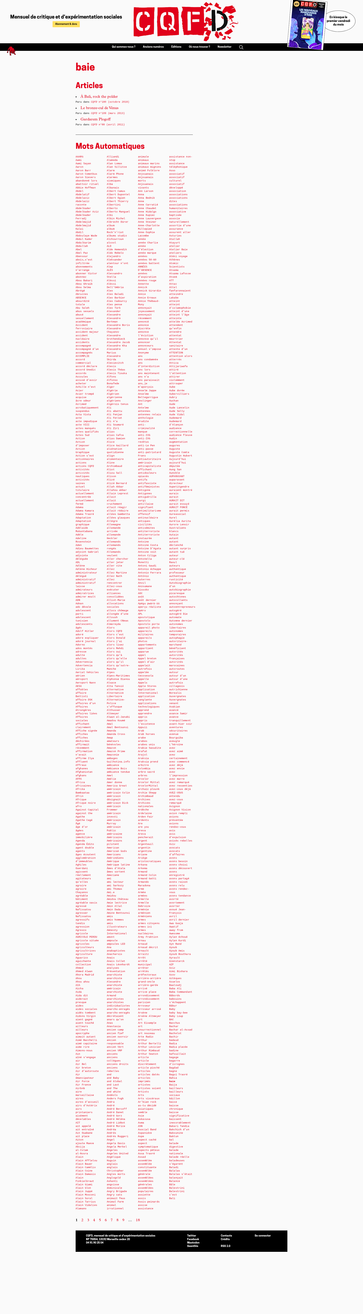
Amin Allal (114, 906)
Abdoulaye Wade (86, 235)
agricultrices (86, 950)
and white (114, 1091)
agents (80, 851)
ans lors (144, 369)
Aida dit (82, 995)
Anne (141, 201)
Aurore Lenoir (179, 524)
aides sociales (86, 1009)
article (143, 1057)
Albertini (114, 204)
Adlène (80, 565)
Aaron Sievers (86, 177)
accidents (82, 342)
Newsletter (224, 47)
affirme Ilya (85, 758)
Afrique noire (86, 803)
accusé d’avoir (86, 380)
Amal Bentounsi (117, 727)
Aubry (173, 397)
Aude (172, 404)
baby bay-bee (178, 1012)
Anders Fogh (115, 1098)
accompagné (83, 345)
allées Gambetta (118, 514)
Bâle (172, 1184)
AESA (79, 686)
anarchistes (115, 999)
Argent (142, 840)
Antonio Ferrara (149, 572)
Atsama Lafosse (180, 273)
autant (173, 538)
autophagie (177, 638)
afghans (81, 775)
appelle (143, 679)
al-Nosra (82, 1153)
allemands (114, 541)
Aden (79, 545)
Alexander (114, 311)
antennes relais (149, 414)
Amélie (111, 779)
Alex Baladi (115, 294)
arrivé (142, 988)
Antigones (145, 493)
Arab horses (146, 734)
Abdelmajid (83, 222)
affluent (82, 761)
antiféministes (149, 486)
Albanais (113, 187)
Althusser (114, 710)
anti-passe (145, 449)
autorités (176, 651)
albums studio (117, 235)
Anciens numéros (153, 47)
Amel (110, 775)
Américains (114, 837)
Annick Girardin (149, 290)
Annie (142, 294)
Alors (111, 627)
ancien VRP (114, 1050)
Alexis (111, 366)
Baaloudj (175, 985)
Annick (142, 287)
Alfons (111, 376)
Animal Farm (115, 1201)
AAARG (79, 156)
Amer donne (114, 782)
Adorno (80, 644)
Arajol (142, 754)
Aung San (175, 469)
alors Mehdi (115, 648)
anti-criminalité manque (146, 428)
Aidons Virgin (86, 1016)
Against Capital (87, 809)
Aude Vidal (177, 414)
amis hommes (115, 919)
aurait (173, 497)
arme (141, 889)
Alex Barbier (116, 297)
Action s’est (85, 455)
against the (84, 813)
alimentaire (115, 459)
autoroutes (177, 669)
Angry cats (114, 1194)
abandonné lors (86, 180)
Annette (143, 284)
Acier (79, 390)
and (109, 1074)
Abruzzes (82, 294)
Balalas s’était (180, 1174)
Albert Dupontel (118, 194)
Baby (172, 1009)
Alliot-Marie (116, 600)
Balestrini (177, 1188)
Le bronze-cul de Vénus (100, 108)
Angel (111, 1139)
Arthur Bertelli (149, 1043)
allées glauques (118, 517)
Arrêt (142, 957)
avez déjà (176, 765)
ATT (171, 280)
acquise (81, 397)
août (141, 596)
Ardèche (143, 809)
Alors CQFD (114, 631)
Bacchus (174, 1023)
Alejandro (114, 256)
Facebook (193, 1239)
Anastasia (114, 1026)
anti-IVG (144, 435)
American (113, 847)
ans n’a (143, 376)
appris (142, 717)
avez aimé (176, 751)
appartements (147, 644)
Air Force (82, 1081)
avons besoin (178, 861)
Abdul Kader (84, 239)
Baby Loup (176, 1016)
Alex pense (114, 304)
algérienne (114, 397)
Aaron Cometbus (86, 174)
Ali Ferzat (114, 418)
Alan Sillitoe (117, 167)
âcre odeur (83, 400)
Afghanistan (84, 772)
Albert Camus (116, 191)
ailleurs (82, 1026)
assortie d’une (180, 225)
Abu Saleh (82, 308)
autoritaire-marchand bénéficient (178, 645)
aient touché (85, 1023)
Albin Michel (116, 218)
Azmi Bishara (178, 971)
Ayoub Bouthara (180, 954)
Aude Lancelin (179, 407)
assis (142, 1198)
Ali (109, 407)
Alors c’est (115, 634)
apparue (143, 651)
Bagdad (173, 1067)
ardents (143, 820)
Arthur (142, 1040)
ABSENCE (81, 297)
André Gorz (114, 1115)
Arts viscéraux (149, 1098)
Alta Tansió (115, 686)
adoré (79, 634)
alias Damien (116, 438)
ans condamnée (148, 359)
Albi (110, 215)
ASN (140, 1126)
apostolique (146, 617)
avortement (177, 902)
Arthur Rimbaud (149, 1050)
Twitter (191, 1235)
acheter (81, 383)
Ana (109, 947)
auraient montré (180, 490)
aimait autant (86, 1036)
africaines (83, 785)
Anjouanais (145, 174)
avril (173, 916)
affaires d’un (86, 703)
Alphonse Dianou (118, 679)
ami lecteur (115, 882)
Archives (144, 799)
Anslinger (145, 400)
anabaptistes (116, 950)
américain (114, 789)
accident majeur (87, 332)
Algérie (112, 390)
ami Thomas (114, 889)
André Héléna (116, 1119)
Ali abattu (114, 411)
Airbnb (80, 1088)
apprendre (145, 713)
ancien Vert (115, 1047)
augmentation (178, 442)
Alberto (112, 208)
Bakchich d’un (179, 1129)
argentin (144, 847)
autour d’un (177, 675)
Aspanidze (145, 1133)
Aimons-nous (84, 1050)
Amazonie (113, 754)
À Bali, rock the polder (99, 97)
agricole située (87, 940)
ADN (78, 600)
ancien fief (115, 1033)
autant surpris (180, 548)
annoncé (143, 321)
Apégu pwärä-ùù (149, 603)
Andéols (112, 1095)
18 (138, 1220)
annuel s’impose (149, 349)
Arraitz (143, 954)
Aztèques (175, 978)
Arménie (143, 909)
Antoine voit (147, 552)
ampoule (112, 940)
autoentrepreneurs (182, 607)
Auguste (174, 449)
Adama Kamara (85, 510)
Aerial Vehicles (87, 672)
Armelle (143, 899)
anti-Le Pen (146, 445)
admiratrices (85, 593)
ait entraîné (85, 1129)
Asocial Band (147, 1129)
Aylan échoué (178, 937)
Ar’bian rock (147, 1102)
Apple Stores (147, 686)
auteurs (174, 565)
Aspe (141, 1136)
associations (178, 194)
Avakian (174, 706)
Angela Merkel (117, 1146)
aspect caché (147, 1139)
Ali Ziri (113, 428)
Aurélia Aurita (180, 521)
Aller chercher (117, 559)
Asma (141, 1122)
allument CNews (117, 620)
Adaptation (83, 517)
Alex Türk (114, 308)
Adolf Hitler (85, 631)
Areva (142, 830)
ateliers (175, 253)
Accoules (82, 376)
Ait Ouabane (84, 1133)
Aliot (111, 469)
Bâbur (173, 1005)
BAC (171, 1019)
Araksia (143, 758)
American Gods (117, 851)
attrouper (176, 383)
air (78, 1060)
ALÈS (110, 270)
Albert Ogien (116, 198)
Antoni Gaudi (147, 565)
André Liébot (116, 1122)
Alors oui (114, 651)
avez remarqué (179, 782)
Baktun (173, 1136)
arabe (142, 737)
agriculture (84, 954)
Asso (172, 170)
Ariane (142, 854)
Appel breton (147, 658)
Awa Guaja (176, 923)
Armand (142, 871)
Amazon (111, 748)
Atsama (173, 270)
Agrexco (81, 930)
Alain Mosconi (86, 1194)
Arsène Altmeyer (149, 1016)
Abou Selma (83, 287)
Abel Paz (82, 253)
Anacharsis (114, 954)
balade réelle (179, 1157)
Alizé (111, 479)
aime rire (82, 1047)
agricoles (82, 944)
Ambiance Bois (117, 768)
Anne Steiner (147, 222)
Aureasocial (177, 514)
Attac (173, 284)
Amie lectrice (117, 902)
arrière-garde (148, 985)
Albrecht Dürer (117, 222)
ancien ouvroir (117, 1036)
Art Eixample (147, 1023)
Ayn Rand (175, 944)
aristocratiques (149, 861)
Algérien (113, 394)
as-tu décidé (147, 1105)
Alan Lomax (114, 163)
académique (83, 321)
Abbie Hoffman (86, 187)
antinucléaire (148, 517)
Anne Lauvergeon (149, 218)
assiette (144, 1194)
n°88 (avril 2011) (108, 124)
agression (82, 926)
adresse (81, 651)
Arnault (143, 950)
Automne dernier (180, 620)
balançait (176, 1177)
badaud (173, 1040)
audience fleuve (180, 435)
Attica (173, 363)
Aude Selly (177, 411)
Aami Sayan (83, 163)
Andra (111, 1102)
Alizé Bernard (117, 483)
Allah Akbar (115, 486)
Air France (83, 1084)
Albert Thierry (117, 201)
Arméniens (145, 916)
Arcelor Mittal (149, 782)
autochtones (177, 596)
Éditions (176, 47)
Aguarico (82, 957)
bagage (173, 1057)
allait (111, 497)
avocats (174, 847)
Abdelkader (83, 208)
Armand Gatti (147, 878)
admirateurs (84, 589)
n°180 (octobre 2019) (110, 102)
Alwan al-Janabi (118, 717)
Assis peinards (149, 1201)
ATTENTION (176, 352)
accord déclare (86, 366)
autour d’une (178, 679)
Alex (110, 290)
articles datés (149, 1074)
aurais (173, 493)
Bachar (173, 1026)
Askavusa (144, 1119)
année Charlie (148, 242)
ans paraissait (149, 380)
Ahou (79, 978)
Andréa (111, 1129)
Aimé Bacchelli (86, 1040)
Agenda (80, 840)
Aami (79, 160)
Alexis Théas (116, 369)
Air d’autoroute (87, 1071)
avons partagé (179, 878)
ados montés (84, 648)
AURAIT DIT (177, 500)
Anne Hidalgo (147, 211)
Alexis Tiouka (117, 373)
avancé (173, 710)
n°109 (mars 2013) (108, 113)
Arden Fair (145, 816)
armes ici (145, 926)
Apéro (142, 610)
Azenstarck (177, 961)
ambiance (113, 765)
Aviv (172, 844)
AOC (140, 593)
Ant (140, 404)
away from (176, 930)
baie (172, 1081)
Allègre (112, 521)
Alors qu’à (114, 655)
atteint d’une (179, 311)
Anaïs (111, 957)
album (111, 225)
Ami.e (111, 892)
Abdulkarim (83, 242)
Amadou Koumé (116, 720)
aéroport (82, 679)
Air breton (83, 1067)
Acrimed (81, 404)
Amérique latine (118, 864)
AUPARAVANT (177, 476)
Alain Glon (83, 1188)
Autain (173, 534)
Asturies (175, 235)
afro (79, 806)
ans (140, 356)
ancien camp (115, 1029)
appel (142, 655)
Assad (142, 1157)
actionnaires (85, 459)
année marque (147, 253)
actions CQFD (85, 466)
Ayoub (173, 947)
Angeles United (117, 1153)
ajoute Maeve (85, 1143)
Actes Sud (82, 435)
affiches (82, 734)
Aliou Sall (114, 473)
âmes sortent (116, 871)
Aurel (173, 517)
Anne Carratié (148, 204)
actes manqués (86, 428)
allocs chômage (117, 610)
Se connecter (263, 1235)
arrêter (143, 968)
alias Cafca (115, 435)
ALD (109, 246)
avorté (173, 899)
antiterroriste (149, 531)
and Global (114, 1081)
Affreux (81, 765)
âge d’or (82, 827)
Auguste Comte (179, 452)
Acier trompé (85, 394)
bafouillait (177, 1054)
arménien (144, 913)
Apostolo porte (149, 624)
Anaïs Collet (116, 961)
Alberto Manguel (118, 211)
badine (173, 1050)
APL (140, 614)
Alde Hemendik (117, 249)
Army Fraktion (148, 937)
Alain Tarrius (86, 1201)
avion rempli (178, 813)
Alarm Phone (115, 174)
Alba (110, 184)
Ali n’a (112, 421)
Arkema (142, 868)
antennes (144, 411)
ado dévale (83, 607)
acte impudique (86, 421)
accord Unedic (86, 369)
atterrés (175, 359)
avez (172, 748)
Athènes (174, 259)
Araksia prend (148, 761)
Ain (78, 1054)
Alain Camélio (86, 1167)
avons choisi (178, 864)
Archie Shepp (147, 792)
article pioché (149, 1067)
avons (173, 858)
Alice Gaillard (117, 445)
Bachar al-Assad (180, 1029)
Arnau (142, 940)
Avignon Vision (180, 809)
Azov (172, 974)
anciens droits (117, 1064)
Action (80, 438)
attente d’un (178, 349)
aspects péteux (149, 1150)
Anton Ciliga (147, 555)
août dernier (147, 600)
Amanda (111, 730)
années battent (149, 263)
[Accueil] (181, 21)
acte (79, 418)
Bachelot (175, 1033)
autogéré (175, 610)
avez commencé (179, 761)
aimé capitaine (86, 1043)
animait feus (116, 1198)
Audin (173, 438)
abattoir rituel (87, 184)
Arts (141, 1095)
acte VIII (82, 424)
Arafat (142, 751)
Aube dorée (177, 390)
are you (143, 827)
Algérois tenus (117, 404)
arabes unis (146, 744)
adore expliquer (87, 638)
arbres (142, 775)
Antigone (144, 490)
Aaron (79, 167)
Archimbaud (145, 796)
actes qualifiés (87, 431)
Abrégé (80, 290)
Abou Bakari (84, 280)
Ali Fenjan (114, 414)
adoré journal (86, 641)
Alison (111, 476)
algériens (114, 400)
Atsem (173, 277)
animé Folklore (149, 170)
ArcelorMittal (148, 785)
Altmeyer (113, 713)
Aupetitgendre (179, 486)
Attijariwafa (178, 366)
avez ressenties (180, 785)
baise (173, 1102)
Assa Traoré (146, 1153)
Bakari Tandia (179, 1126)
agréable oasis (86, 902)
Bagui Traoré (178, 1074)
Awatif (173, 926)
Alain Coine (84, 1170)
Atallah (174, 239)
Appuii (142, 727)
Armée (142, 892)
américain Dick (117, 803)
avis (172, 830)
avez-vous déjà (180, 789)
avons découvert (180, 868)
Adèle (79, 534)
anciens (112, 1054)
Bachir (173, 1036)
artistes (144, 1084)
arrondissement (149, 995)
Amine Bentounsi (118, 913)
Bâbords (174, 995)
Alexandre (114, 314)
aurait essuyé (179, 504)
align (111, 455)
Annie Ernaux (147, 297)
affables (82, 689)
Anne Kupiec (146, 215)
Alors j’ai (114, 641)
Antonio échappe (149, 569)
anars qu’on (115, 1019)
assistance (145, 1208)
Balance (174, 1181)
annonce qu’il (148, 339)
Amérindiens (115, 858)
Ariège (142, 858)
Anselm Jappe (147, 390)
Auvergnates (177, 696)
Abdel (79, 191)
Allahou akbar (117, 490)
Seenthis (192, 1246)
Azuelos (174, 981)
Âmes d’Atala (116, 868)
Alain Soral (84, 1198)
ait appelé (83, 1126)
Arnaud (142, 944)
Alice (111, 442)
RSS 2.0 (225, 1246)
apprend (143, 710)
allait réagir (117, 507)
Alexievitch (115, 363)
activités (82, 469)
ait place (82, 1136)
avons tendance (180, 895)
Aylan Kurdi (177, 940)
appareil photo (149, 627)
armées (142, 895)
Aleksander (114, 259)
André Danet (115, 1112)
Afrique (81, 799)
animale (143, 156)
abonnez (81, 277)
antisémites (146, 528)
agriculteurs (85, 947)
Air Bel (81, 1064)
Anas (110, 1023)
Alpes (111, 672)
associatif (177, 174)
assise (142, 1205)
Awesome (174, 933)
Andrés (111, 1133)
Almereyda (114, 624)
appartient (145, 648)
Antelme (143, 407)
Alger (111, 387)
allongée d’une (117, 614)
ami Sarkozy (115, 885)
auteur (173, 555)
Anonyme (143, 352)
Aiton (79, 1139)
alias (111, 431)
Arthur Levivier (149, 1047)
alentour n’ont (117, 263)
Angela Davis (116, 1143)
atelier (174, 246)
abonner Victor (86, 273)
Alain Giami (84, 1184)
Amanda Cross (116, 734)
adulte (80, 655)
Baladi (173, 1167)
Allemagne (114, 524)
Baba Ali (175, 988)
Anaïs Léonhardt (118, 964)
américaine (114, 834)
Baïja (173, 1084)
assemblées (145, 1177)
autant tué (177, 552)
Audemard (175, 418)
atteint (174, 301)
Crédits (225, 1239)
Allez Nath (114, 576)
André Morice (116, 1126)
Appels (142, 682)
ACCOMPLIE (82, 356)
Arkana (142, 864)
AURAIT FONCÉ (178, 507)
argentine (145, 851)
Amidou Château (117, 899)
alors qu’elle (117, 658)
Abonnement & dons (66, 24)
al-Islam (82, 1150)
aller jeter (115, 562)
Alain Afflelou (86, 1160)
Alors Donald (116, 638)
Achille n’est (86, 387)
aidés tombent (86, 1012)
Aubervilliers (179, 394)
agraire (81, 885)
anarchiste (114, 974)
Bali (172, 1198)
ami (109, 878)
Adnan (79, 603)
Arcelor (143, 779)
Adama (79, 507)
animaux (143, 160)
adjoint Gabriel (87, 552)
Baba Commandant (180, 992)
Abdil (79, 232)
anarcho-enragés (118, 1009)
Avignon (174, 806)
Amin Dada (114, 909)
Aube (172, 387)
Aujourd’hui (177, 459)
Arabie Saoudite (149, 748)
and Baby (113, 1078)
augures (174, 445)
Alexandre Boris (118, 325)
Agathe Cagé (84, 820)
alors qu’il (115, 662)
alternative (115, 689)
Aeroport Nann (86, 682)
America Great (117, 785)
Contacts (226, 1235)
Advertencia (84, 662)
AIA (78, 985)
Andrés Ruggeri (117, 1136)
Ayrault (174, 957)
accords (81, 373)
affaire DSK (84, 699)
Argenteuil (145, 844)
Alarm (111, 170)
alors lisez (115, 644)
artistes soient (149, 1088)
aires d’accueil (87, 1102)
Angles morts (116, 1174)
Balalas (174, 1170)
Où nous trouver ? (199, 47)
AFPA (79, 779)
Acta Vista (83, 414)
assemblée (145, 1160)
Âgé (78, 823)
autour (173, 672)
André (111, 1105)
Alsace (111, 682)
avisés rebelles (180, 840)
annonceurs (145, 345)
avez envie (177, 768)
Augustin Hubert (180, 455)
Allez (111, 569)
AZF (171, 964)
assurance (176, 229)
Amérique (113, 861)
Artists (143, 1091)
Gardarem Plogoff (95, 120)
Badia (173, 1043)
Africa (80, 782)
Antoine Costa (148, 545)
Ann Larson (145, 191)
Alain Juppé (84, 1191)
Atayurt (174, 242)
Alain (79, 1157)
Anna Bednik (146, 198)
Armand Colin (147, 875)
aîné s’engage (86, 1057)
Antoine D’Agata (149, 548)
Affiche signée (86, 730)
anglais (112, 1164)
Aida (79, 992)
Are (140, 823)
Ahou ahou (82, 981)
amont (111, 937)
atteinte (175, 318)
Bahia (173, 1078)
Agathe (80, 816)
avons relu (177, 885)
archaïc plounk (149, 789)
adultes (81, 658)
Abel (79, 249)
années (142, 256)
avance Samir (178, 713)
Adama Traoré (85, 514)
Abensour (82, 256)
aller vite (114, 565)
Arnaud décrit (148, 947)
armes (142, 919)
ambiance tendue (118, 772)
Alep (110, 266)
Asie (141, 1115)
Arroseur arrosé (149, 1009)
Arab (141, 730)
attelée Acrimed (180, 321)
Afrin (79, 796)
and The (112, 1088)
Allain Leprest (117, 493)
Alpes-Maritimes (118, 675)
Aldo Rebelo (115, 253)
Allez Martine (117, 572)
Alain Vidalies (86, 1205)
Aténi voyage (178, 256)
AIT (78, 1122)
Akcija (80, 1146)
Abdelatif (82, 194)
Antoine (143, 541)
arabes (142, 741)
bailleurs (176, 1088)
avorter (174, 906)
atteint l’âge (179, 314)
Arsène (142, 1012)
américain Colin (118, 792)
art (140, 1019)
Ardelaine (145, 813)
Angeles (112, 1150)
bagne (173, 1071)
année (142, 239)
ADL (78, 562)
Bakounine (176, 1133)
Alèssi (111, 280)
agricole (82, 933)
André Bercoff (117, 1109)
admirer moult (86, 596)
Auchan (173, 400)
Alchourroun (115, 239)
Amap (110, 737)
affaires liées (86, 713)
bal (171, 1139)
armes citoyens (149, 923)
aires (79, 1098)
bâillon (174, 1098)
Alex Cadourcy (117, 301)
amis (110, 916)
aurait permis (179, 510)
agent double (85, 847)
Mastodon (193, 1242)
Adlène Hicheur (86, 569)
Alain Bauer (84, 1164)
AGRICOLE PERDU (86, 937)
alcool (111, 242)
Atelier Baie (178, 249)
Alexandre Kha (117, 345)
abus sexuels (85, 311)
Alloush (112, 617)
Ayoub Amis (177, 950)
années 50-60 (147, 259)
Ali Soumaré (115, 424)
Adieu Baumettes (87, 548)
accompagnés (84, 352)
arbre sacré (146, 772)
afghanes (82, 768)
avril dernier (179, 919)
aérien (80, 675)
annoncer (144, 342)
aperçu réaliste (149, 607)
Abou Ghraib (84, 284)
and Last (113, 1084)
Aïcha (79, 988)
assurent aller (180, 232)
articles (144, 1071)
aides (79, 1005)
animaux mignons (149, 167)
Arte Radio (145, 1036)
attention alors (180, 356)
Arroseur (144, 1005)
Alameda (112, 160)
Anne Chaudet (147, 208)
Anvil (142, 583)
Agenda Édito (85, 844)
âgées (79, 830)
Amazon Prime (116, 751)
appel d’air (146, 662)
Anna (141, 194)
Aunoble (174, 473)
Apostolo (144, 620)
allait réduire (117, 510)
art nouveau (146, 1033)
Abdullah (82, 246)
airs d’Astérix (86, 1105)
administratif (86, 579)
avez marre (177, 779)
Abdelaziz (82, 198)
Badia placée (178, 1047)
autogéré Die (178, 614)
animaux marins (149, 163)
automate (175, 617)
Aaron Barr (83, 170)
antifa (142, 479)
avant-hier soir (180, 724)
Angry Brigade (117, 1191)
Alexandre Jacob (118, 342)
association (177, 191)
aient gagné (84, 1019)
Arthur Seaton (148, 1054)
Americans (114, 854)
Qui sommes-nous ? (123, 47)
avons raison (178, 882)
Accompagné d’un (87, 349)
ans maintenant (149, 373)
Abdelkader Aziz (87, 211)
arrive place (147, 992)
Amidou (111, 895)
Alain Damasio (86, 1174)
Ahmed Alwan (84, 971)
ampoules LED (116, 944)
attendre (175, 332)
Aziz (172, 968)
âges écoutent (86, 854)
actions (81, 462)
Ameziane (113, 875)
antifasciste (147, 483)
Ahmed (79, 968)
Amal (110, 724)
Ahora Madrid (85, 974)
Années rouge (147, 280)
